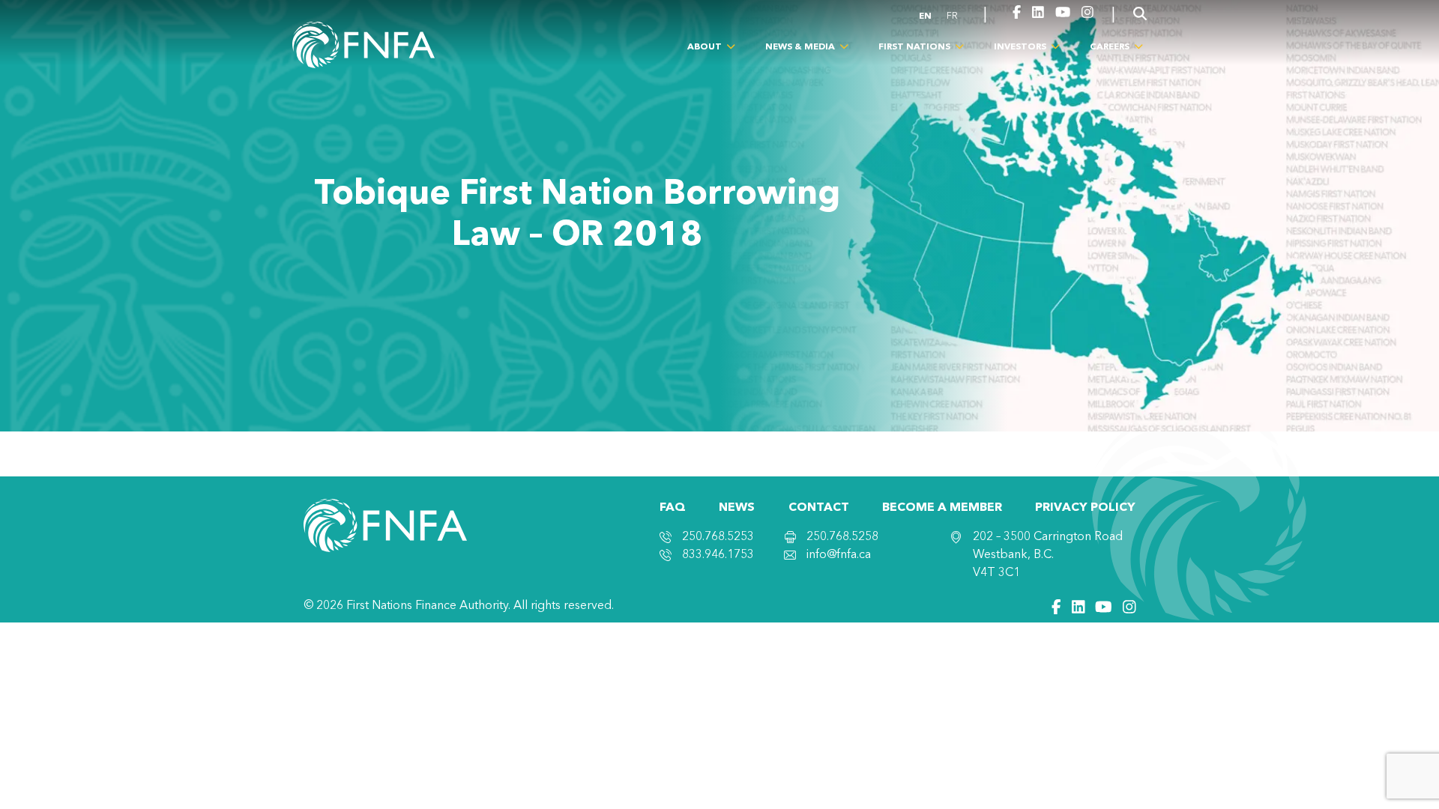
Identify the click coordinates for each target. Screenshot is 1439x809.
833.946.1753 (718, 555)
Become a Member (942, 508)
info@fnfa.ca (838, 555)
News (737, 508)
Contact (818, 508)
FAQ (673, 508)
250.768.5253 (718, 537)
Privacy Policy (1085, 508)
